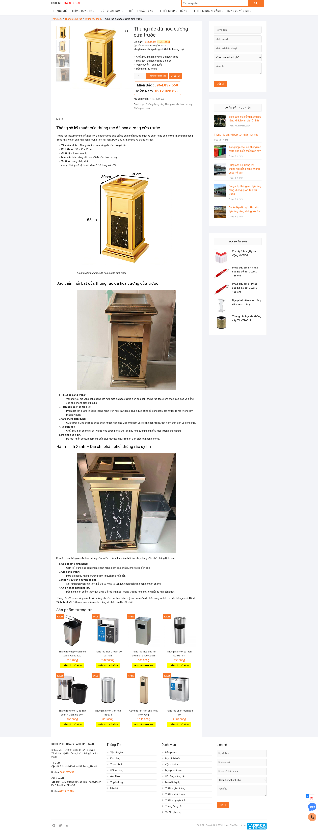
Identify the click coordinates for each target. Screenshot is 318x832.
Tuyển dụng (116, 782)
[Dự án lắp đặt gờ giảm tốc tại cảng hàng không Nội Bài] (220, 207)
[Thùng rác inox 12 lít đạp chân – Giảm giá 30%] (72, 689)
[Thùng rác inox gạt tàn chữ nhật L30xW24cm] (143, 630)
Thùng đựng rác (83, 11)
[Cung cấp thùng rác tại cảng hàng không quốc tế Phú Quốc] (220, 186)
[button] (127, 31)
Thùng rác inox (92, 18)
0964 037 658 (71, 3)
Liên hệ (114, 788)
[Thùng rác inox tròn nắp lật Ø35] (108, 689)
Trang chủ (56, 18)
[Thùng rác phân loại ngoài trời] (179, 689)
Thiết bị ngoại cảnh (207, 11)
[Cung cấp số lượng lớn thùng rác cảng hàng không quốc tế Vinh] (220, 165)
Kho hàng (115, 758)
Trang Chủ (60, 11)
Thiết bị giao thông (173, 11)
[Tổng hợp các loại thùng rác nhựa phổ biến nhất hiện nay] (220, 147)
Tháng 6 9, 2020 (235, 156)
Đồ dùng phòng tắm (175, 776)
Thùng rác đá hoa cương (178, 104)
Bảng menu (171, 752)
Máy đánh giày (173, 782)
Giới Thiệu (115, 776)
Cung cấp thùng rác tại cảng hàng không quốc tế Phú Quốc (245, 190)
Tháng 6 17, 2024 (221, 140)
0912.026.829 (157, 91)
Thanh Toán (116, 764)
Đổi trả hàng (116, 770)
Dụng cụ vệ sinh (238, 11)
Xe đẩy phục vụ (173, 812)
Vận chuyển (116, 752)
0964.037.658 (157, 85)
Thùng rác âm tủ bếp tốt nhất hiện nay (236, 134)
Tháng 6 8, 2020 (235, 178)
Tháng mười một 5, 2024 (239, 126)
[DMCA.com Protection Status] (257, 825)
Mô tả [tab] (59, 119)
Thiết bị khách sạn (140, 11)
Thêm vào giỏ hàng (157, 76)
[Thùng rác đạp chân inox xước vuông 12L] (72, 630)
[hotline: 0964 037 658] (312, 817)
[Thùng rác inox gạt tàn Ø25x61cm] (179, 630)
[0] (311, 798)
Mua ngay (175, 76)
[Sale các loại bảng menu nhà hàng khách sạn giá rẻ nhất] (220, 116)
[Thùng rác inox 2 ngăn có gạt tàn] (108, 630)
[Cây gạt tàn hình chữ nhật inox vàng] (143, 689)
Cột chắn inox (111, 11)
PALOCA (200, 825)
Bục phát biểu (172, 758)
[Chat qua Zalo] (312, 807)
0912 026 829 (66, 791)
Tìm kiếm (256, 3)
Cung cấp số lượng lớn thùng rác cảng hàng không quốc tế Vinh (244, 168)
